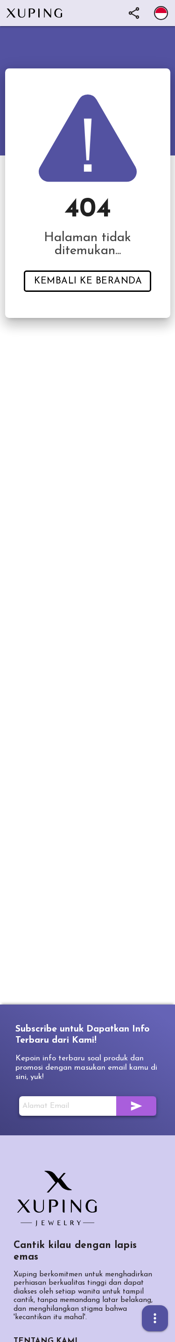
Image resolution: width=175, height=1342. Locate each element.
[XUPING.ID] (60, 1199)
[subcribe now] (136, 1106)
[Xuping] (38, 13)
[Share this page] (134, 13)
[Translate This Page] (161, 13)
